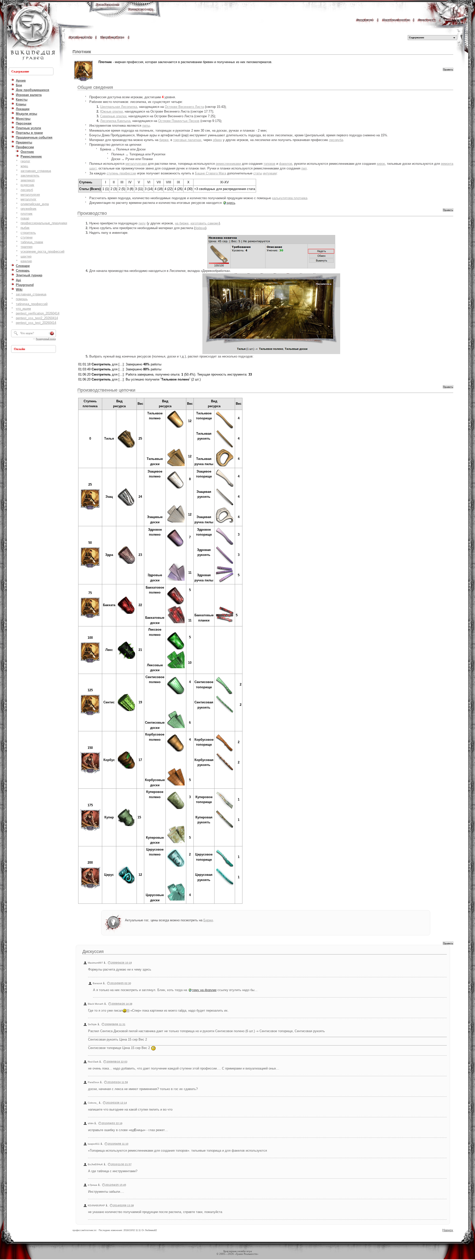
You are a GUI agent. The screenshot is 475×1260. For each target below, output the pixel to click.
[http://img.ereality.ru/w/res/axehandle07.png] (224, 751)
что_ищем (23, 308)
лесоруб (27, 190)
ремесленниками (228, 164)
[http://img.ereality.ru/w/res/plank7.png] (175, 785)
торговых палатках (187, 140)
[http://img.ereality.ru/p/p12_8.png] (90, 888)
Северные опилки (113, 116)
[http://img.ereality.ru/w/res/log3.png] (175, 546)
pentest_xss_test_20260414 (36, 323)
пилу (142, 223)
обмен (217, 140)
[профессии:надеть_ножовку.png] (271, 251)
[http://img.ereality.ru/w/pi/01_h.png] (224, 447)
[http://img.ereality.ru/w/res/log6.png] (175, 694)
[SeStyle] (98, 1024)
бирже (163, 140)
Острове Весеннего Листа (184, 107)
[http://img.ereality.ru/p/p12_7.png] (90, 831)
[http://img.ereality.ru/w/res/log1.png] (175, 419)
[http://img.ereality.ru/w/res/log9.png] (175, 866)
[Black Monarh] (105, 1003)
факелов (285, 164)
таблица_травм (32, 242)
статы (257, 173)
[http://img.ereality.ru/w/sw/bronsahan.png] (224, 466)
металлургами (136, 164)
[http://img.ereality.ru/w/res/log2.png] (175, 488)
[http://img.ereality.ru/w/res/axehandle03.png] (224, 545)
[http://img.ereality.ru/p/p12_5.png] (90, 716)
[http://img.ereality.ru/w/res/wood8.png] (126, 826)
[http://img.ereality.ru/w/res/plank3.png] (175, 580)
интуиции (270, 173)
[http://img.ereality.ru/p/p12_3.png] (90, 619)
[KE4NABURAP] (107, 1205)
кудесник (27, 185)
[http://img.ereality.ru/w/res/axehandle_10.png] (224, 808)
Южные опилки (111, 111)
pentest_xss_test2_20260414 (37, 318)
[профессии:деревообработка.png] (271, 313)
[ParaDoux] (101, 1082)
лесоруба (336, 140)
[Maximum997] (105, 962)
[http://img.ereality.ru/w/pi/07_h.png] (224, 885)
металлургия (30, 194)
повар (25, 218)
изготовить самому (204, 223)
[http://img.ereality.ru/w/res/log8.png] (175, 808)
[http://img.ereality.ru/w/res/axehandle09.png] (224, 866)
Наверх (447, 1230)
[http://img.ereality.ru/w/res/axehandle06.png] (224, 694)
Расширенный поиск (46, 339)
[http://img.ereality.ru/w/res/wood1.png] (126, 439)
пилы (146, 125)
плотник (26, 213)
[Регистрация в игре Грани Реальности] (141, 14)
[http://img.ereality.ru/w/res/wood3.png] (126, 563)
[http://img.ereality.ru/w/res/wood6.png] (126, 711)
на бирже (182, 223)
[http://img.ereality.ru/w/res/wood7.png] (126, 768)
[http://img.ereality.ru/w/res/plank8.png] (175, 843)
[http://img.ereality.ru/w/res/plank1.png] (175, 466)
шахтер (26, 256)
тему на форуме (204, 990)
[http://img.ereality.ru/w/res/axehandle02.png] (224, 486)
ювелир (26, 261)
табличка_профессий (32, 304)
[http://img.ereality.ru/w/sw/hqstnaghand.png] (224, 623)
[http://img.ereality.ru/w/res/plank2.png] (175, 522)
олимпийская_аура (35, 204)
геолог (25, 161)
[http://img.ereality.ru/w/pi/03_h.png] (224, 563)
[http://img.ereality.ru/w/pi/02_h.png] (224, 505)
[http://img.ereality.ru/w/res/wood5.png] (126, 658)
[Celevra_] (100, 1102)
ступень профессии (121, 173)
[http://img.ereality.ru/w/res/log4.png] (175, 604)
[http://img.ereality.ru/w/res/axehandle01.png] (224, 428)
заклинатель (30, 175)
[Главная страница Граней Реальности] (108, 9)
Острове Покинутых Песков (178, 121)
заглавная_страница (36, 171)
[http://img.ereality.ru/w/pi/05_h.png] (224, 770)
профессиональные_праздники (44, 223)
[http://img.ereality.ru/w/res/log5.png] (175, 649)
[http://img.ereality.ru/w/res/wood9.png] (126, 883)
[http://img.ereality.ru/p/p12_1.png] (90, 510)
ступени (26, 237)
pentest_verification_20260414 (37, 313)
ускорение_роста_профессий (42, 251)
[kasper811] (101, 1143)
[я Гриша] (99, 1185)
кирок (381, 164)
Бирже (208, 920)
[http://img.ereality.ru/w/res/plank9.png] (175, 900)
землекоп (28, 180)
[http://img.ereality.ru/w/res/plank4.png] (175, 623)
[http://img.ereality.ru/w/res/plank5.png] (175, 668)
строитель (28, 233)
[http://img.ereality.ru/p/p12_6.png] (90, 773)
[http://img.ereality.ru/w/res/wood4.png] (126, 613)
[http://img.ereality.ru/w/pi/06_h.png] (224, 827)
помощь (22, 299)
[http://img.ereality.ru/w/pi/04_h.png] (224, 712)
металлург (28, 199)
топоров (269, 164)
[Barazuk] (104, 983)
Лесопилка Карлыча (115, 121)
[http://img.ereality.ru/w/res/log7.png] (175, 751)
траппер (26, 247)
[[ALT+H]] (32, 33)
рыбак (25, 228)
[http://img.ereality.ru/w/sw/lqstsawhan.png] (224, 524)
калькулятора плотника (289, 198)
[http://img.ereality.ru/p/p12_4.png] (90, 664)
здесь (231, 203)
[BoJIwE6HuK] (105, 1164)
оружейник (28, 209)
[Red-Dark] (100, 1061)
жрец (24, 166)
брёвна (200, 228)
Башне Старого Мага (210, 173)
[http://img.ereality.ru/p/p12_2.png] (90, 569)
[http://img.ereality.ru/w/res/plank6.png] (175, 728)
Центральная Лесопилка (118, 107)
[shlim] (95, 1123)
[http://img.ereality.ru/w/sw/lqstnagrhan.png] (224, 582)
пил (304, 168)
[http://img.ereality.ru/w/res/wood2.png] (126, 505)
